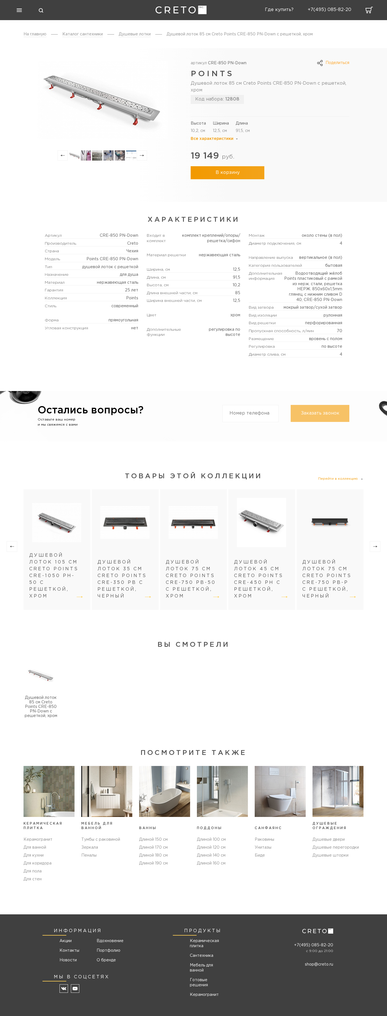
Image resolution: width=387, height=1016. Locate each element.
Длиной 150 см (153, 839)
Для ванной (35, 847)
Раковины (264, 839)
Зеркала (89, 847)
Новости (68, 960)
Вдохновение (108, 941)
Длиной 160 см (211, 863)
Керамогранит (38, 839)
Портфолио (108, 950)
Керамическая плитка (204, 943)
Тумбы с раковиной (100, 839)
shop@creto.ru (319, 964)
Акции (65, 941)
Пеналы (89, 855)
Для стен (33, 879)
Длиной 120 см (211, 847)
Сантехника (201, 955)
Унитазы (263, 847)
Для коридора (38, 863)
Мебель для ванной (201, 968)
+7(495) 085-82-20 (313, 945)
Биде (260, 855)
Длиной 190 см (153, 863)
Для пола (33, 871)
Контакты (69, 950)
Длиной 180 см (153, 855)
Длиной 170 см (153, 847)
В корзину (228, 172)
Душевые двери (328, 839)
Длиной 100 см (211, 839)
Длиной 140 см (211, 855)
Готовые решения (199, 982)
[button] (63, 155)
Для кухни (34, 855)
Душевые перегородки (335, 847)
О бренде (106, 960)
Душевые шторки (330, 855)
